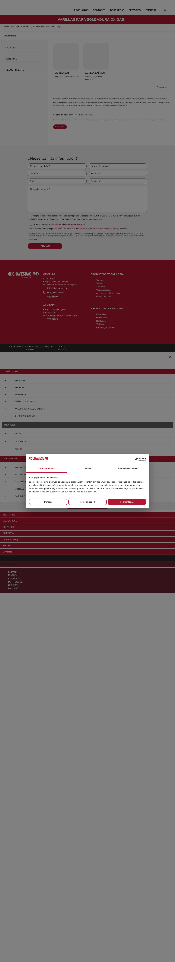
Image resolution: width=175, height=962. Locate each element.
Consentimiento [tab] (46, 468)
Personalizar (86, 502)
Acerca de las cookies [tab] (128, 468)
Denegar (48, 502)
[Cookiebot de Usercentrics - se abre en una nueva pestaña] (134, 459)
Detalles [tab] (87, 468)
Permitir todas (127, 502)
